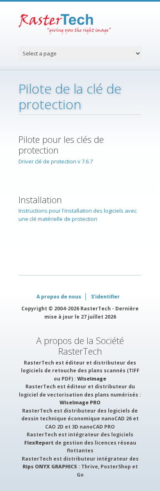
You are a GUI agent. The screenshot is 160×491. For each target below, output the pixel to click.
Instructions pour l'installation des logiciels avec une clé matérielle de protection (77, 215)
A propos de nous (59, 296)
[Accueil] (80, 24)
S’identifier (105, 296)
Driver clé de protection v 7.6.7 (55, 161)
